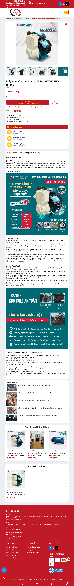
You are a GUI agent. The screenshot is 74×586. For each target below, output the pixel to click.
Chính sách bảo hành (11, 550)
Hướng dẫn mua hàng (33, 547)
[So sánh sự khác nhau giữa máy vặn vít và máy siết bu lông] (11, 418)
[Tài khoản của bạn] (51, 584)
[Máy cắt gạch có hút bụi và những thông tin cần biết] (11, 395)
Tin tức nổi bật (12, 382)
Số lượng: (9, 97)
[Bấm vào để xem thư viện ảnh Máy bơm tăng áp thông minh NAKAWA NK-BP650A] (37, 43)
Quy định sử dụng (10, 558)
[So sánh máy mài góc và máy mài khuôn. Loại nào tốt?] (11, 387)
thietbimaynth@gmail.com (38, 3)
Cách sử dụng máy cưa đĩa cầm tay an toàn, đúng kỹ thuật (37, 400)
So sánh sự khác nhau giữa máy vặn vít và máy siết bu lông (37, 415)
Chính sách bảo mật (11, 547)
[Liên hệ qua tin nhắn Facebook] (68, 559)
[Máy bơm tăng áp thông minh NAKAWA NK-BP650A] (16, 479)
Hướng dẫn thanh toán (33, 550)
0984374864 (9, 534)
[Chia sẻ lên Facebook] (15, 110)
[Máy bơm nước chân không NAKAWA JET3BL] (58, 440)
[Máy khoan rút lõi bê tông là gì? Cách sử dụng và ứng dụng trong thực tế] (11, 410)
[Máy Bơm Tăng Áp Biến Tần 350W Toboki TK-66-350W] (37, 440)
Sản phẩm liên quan (37, 427)
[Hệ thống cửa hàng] (22, 584)
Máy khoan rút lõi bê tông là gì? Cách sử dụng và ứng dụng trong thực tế (41, 408)
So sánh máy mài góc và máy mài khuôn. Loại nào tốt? (35, 385)
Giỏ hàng (67, 584)
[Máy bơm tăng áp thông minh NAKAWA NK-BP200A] (16, 440)
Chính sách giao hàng (11, 552)
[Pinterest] (17, 110)
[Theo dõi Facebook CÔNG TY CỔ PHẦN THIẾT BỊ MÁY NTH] (60, 4)
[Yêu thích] (37, 584)
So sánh (10, 88)
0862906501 (9, 539)
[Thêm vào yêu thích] (66, 24)
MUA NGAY (27, 102)
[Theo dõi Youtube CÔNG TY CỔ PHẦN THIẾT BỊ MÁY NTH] (63, 4)
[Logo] (15, 12)
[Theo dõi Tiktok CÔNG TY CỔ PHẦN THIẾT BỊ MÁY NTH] (67, 4)
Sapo (60, 579)
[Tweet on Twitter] (20, 110)
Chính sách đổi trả (10, 555)
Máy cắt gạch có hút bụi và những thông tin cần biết (35, 393)
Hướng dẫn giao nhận (33, 552)
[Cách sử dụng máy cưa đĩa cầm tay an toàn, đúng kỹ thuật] (11, 402)
